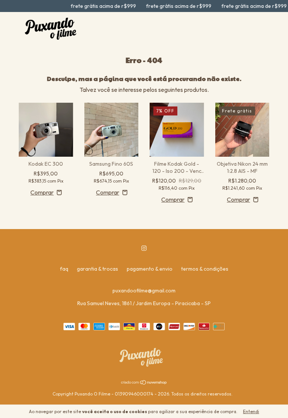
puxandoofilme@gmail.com (144, 290)
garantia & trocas (97, 268)
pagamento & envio (149, 268)
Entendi (251, 411)
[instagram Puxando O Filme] (144, 248)
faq (64, 268)
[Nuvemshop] (144, 383)
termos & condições (204, 268)
